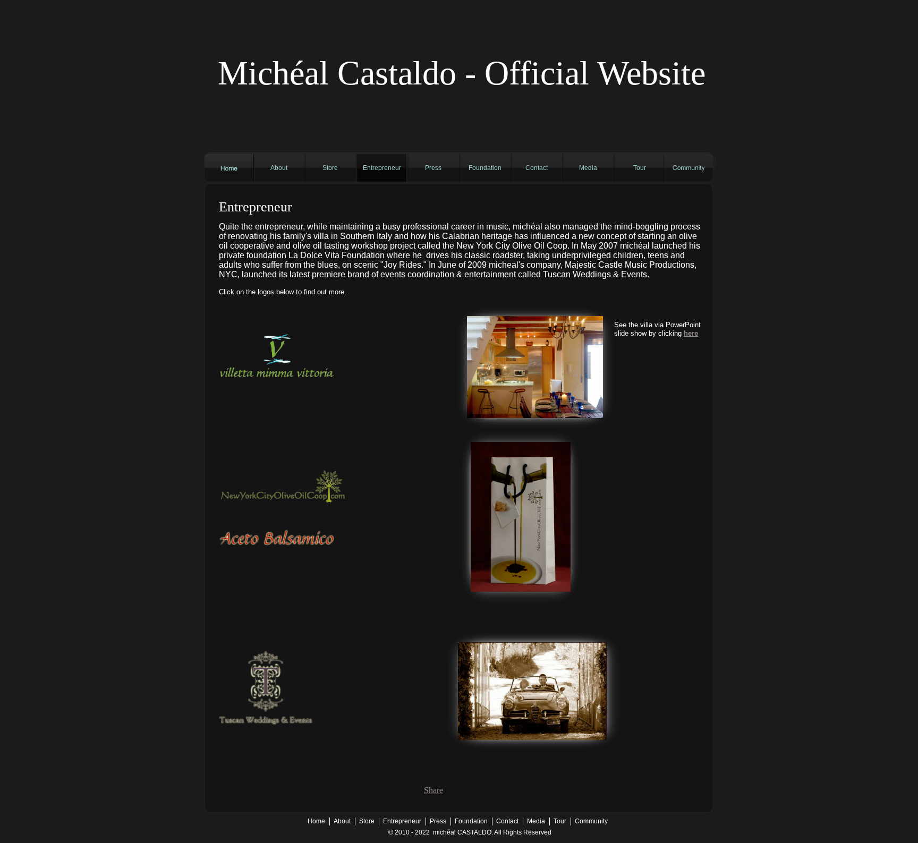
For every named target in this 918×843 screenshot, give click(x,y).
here (691, 333)
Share (433, 790)
